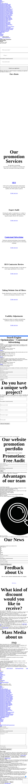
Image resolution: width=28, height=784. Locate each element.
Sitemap (1, 673)
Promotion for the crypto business (6, 11)
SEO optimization (12, 658)
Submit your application (14, 68)
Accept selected (4, 782)
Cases (1, 675)
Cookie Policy (2, 674)
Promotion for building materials (6, 18)
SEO (1, 2)
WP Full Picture (8, 758)
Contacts (1, 35)
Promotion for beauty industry (5, 17)
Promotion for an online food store (6, 8)
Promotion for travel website (5, 21)
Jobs (1, 673)
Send (2, 379)
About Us (2, 33)
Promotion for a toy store (4, 30)
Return (11, 782)
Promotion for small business (5, 23)
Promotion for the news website (6, 14)
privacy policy (23, 755)
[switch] (23, 762)
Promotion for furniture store (5, 4)
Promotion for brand (4, 25)
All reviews (14, 583)
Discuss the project (5, 423)
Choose (1, 350)
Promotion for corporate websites (6, 24)
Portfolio (1, 34)
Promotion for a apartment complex (6, 10)
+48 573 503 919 (5, 36)
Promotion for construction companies (7, 26)
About (1, 678)
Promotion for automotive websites (6, 29)
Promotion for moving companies (6, 19)
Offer (1, 38)
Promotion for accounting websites (6, 13)
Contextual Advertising (4, 31)
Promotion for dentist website (5, 6)
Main (1, 686)
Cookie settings (14, 756)
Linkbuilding (2, 32)
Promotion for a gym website (5, 27)
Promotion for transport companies (6, 12)
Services (1, 1)
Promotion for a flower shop (5, 20)
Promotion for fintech (4, 21)
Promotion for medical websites (6, 9)
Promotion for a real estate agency (6, 15)
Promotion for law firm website (6, 7)
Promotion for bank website (5, 8)
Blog (1, 33)
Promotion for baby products (5, 16)
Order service (14, 193)
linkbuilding (12, 660)
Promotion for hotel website (5, 5)
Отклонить (22, 756)
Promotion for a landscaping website (6, 28)
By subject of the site (4, 3)
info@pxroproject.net (6, 37)
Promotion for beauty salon (5, 22)
